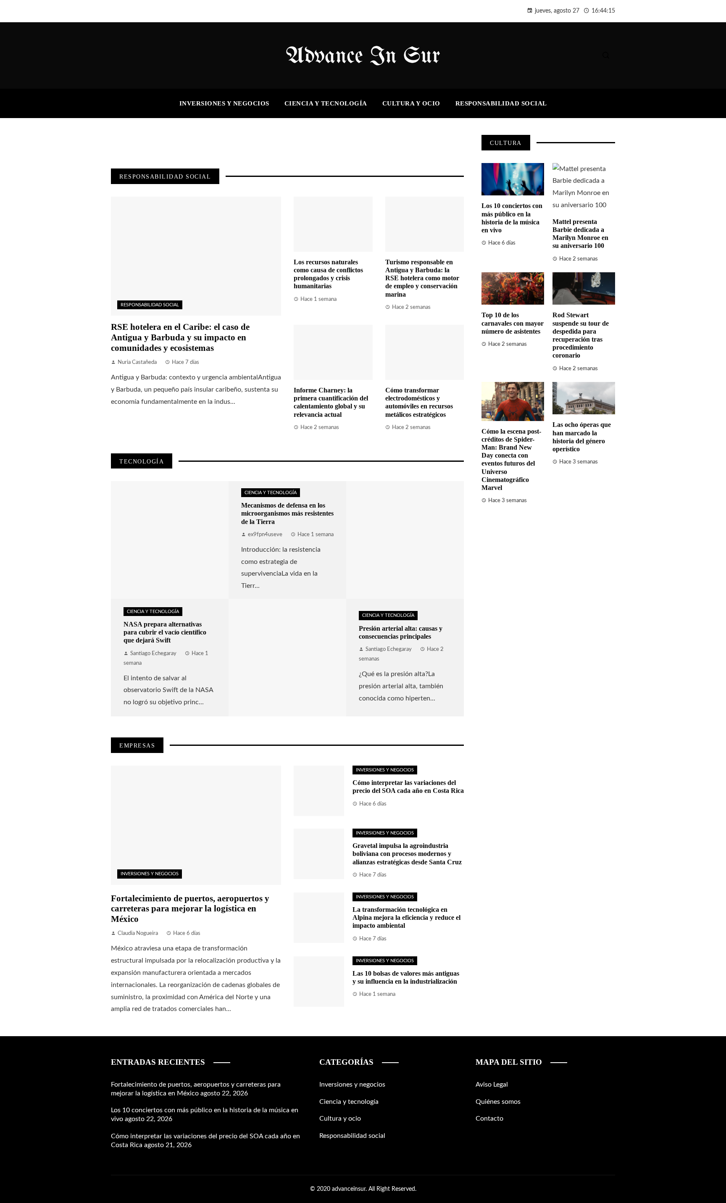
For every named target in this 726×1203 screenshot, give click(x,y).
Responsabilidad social (150, 305)
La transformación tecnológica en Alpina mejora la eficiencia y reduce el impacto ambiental (406, 917)
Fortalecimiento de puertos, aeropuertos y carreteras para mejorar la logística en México (190, 908)
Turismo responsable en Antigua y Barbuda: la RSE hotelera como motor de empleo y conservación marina (422, 278)
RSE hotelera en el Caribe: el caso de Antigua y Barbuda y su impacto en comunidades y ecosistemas (180, 337)
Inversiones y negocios (150, 873)
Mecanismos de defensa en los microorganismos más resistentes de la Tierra (287, 513)
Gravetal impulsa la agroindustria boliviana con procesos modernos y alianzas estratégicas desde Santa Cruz (407, 853)
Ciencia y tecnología (153, 611)
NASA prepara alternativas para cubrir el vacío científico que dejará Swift (165, 632)
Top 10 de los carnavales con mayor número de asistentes (512, 322)
